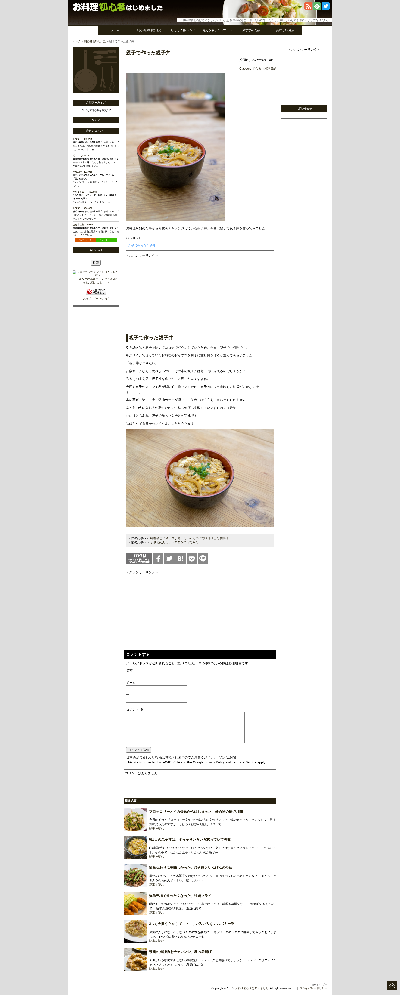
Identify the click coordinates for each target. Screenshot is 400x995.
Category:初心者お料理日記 (257, 68)
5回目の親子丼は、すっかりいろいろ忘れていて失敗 (190, 839)
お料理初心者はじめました (252, 988)
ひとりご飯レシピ (183, 30)
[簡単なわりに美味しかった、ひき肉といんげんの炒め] (135, 886)
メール (131, 682)
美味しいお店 (285, 30)
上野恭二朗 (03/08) (83, 224)
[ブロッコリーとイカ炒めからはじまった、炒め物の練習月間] (135, 830)
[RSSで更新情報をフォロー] (308, 9)
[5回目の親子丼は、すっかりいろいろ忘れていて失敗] (135, 858)
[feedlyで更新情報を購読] (317, 9)
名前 (129, 670)
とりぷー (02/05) (82, 172)
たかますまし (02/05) (85, 191)
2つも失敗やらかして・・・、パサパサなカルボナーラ (191, 924)
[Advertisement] (200, 290)
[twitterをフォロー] (326, 9)
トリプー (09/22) (82, 139)
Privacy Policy (214, 762)
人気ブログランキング (96, 298)
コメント (134, 709)
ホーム (114, 30)
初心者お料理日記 (149, 30)
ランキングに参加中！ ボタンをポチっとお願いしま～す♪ (96, 280)
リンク (96, 119)
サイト (131, 695)
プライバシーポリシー (313, 988)
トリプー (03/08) (82, 208)
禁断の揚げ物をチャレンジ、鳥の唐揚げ (180, 952)
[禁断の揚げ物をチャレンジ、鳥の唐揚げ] (135, 970)
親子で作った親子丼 (148, 52)
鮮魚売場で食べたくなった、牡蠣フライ (180, 896)
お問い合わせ (304, 108)
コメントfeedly (107, 240)
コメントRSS (85, 240)
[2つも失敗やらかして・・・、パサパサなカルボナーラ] (135, 942)
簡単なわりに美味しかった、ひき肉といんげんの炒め (190, 867)
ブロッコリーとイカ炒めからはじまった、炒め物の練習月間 (196, 811)
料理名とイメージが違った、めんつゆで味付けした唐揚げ (189, 538)
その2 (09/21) (81, 155)
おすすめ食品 (251, 30)
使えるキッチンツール (217, 30)
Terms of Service (244, 762)
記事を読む (156, 828)
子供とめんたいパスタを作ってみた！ (175, 542)
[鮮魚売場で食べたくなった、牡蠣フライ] (135, 914)
